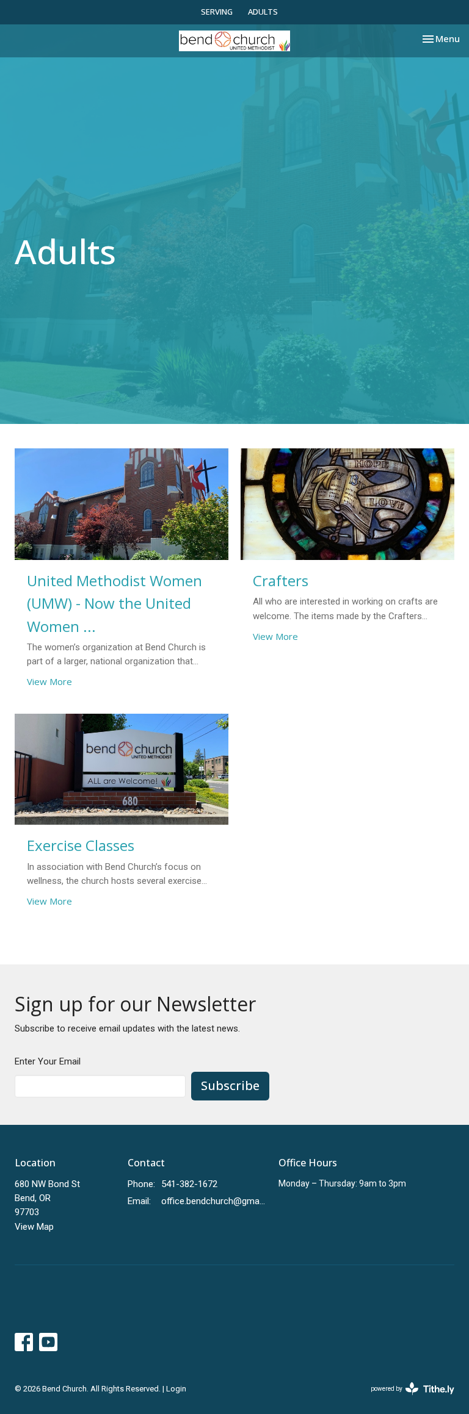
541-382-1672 (189, 1184)
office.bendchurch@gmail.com (213, 1201)
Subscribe (230, 1085)
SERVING (217, 11)
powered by (406, 1399)
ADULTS (263, 11)
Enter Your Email (48, 1061)
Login (176, 1388)
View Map (34, 1226)
